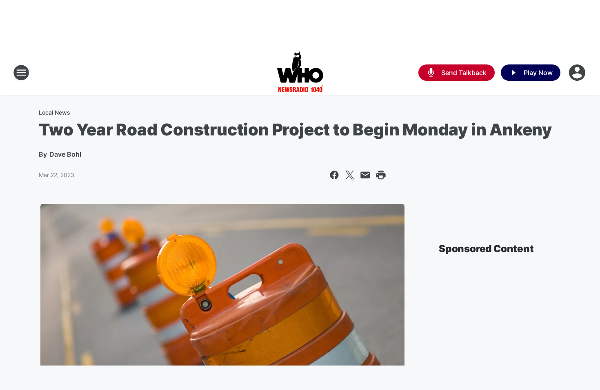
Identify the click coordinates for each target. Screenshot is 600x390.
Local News (54, 112)
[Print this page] (381, 175)
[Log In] (578, 72)
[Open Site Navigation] (21, 72)
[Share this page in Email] (365, 175)
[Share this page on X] (350, 175)
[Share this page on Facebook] (334, 175)
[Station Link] (300, 72)
